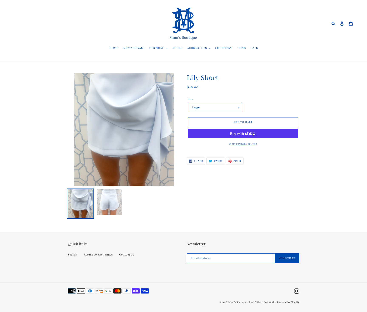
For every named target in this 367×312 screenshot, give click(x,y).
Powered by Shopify (288, 302)
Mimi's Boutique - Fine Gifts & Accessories (252, 302)
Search (72, 255)
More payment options (243, 143)
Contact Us (126, 255)
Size (190, 99)
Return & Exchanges (98, 255)
